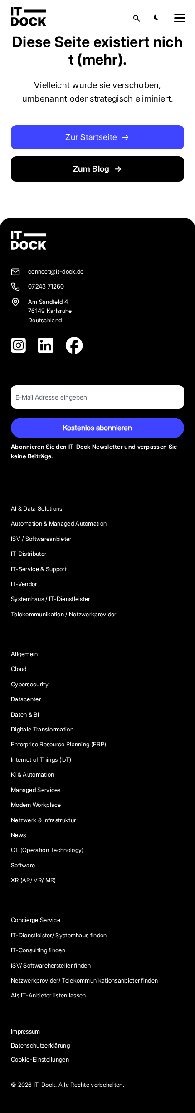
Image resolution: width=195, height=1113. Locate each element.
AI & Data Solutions (37, 508)
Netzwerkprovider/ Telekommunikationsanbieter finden (84, 980)
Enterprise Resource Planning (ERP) (58, 744)
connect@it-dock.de (55, 271)
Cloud (19, 669)
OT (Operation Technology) (47, 850)
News (18, 835)
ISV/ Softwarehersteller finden (51, 965)
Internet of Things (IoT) (41, 759)
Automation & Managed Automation (59, 523)
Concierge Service (35, 920)
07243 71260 (46, 286)
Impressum (25, 1031)
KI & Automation (32, 774)
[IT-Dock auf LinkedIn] (45, 345)
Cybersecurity (30, 684)
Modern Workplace (36, 804)
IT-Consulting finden (38, 950)
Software (23, 865)
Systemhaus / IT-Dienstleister (50, 599)
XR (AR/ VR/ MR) (33, 880)
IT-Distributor (28, 553)
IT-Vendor (24, 584)
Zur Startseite (97, 137)
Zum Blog (97, 168)
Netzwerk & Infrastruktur (43, 820)
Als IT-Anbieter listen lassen (48, 995)
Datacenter (26, 699)
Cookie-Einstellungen (40, 1059)
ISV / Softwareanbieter (41, 539)
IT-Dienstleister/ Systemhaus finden (59, 935)
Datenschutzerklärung (40, 1045)
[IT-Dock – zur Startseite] (28, 23)
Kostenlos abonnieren (97, 427)
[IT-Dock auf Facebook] (74, 345)
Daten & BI (25, 714)
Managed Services (36, 790)
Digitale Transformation (42, 729)
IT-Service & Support (39, 569)
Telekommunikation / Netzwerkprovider (64, 614)
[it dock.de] (28, 240)
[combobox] (126, 18)
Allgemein (24, 654)
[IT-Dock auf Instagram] (18, 345)
